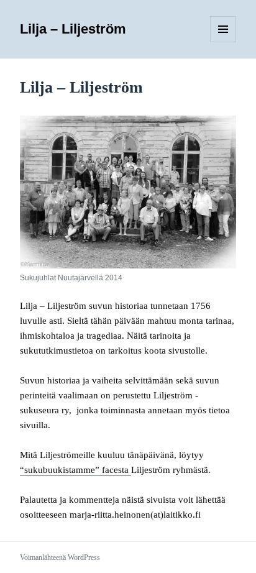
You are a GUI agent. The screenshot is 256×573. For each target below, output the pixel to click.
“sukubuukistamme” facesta (75, 470)
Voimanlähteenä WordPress (60, 557)
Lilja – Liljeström (73, 29)
